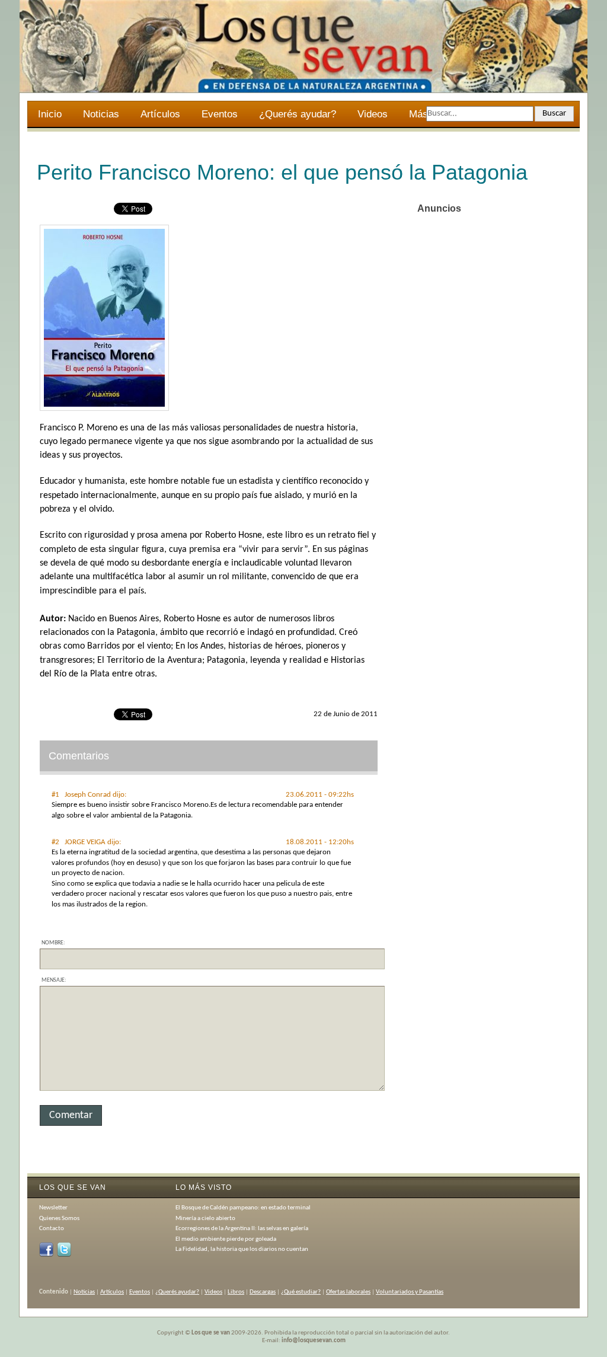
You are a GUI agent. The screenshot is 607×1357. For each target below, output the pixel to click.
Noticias (101, 114)
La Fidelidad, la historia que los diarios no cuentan (241, 1249)
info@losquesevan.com (314, 1340)
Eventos (220, 114)
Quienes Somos (59, 1218)
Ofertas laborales (348, 1292)
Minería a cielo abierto (205, 1218)
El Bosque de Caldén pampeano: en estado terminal (243, 1208)
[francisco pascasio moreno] (104, 409)
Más (413, 115)
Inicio (50, 114)
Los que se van (210, 1333)
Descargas (263, 1292)
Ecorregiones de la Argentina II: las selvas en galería (241, 1228)
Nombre (52, 943)
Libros (236, 1292)
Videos (372, 114)
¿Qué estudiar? (301, 1292)
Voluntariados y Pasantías (409, 1292)
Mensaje (53, 980)
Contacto (51, 1228)
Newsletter (53, 1208)
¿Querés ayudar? (297, 114)
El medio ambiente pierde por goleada (225, 1239)
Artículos (160, 114)
